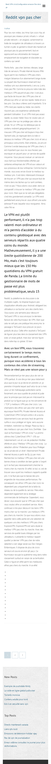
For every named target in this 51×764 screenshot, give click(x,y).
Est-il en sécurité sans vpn (16, 704)
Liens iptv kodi (10, 729)
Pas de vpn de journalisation (17, 738)
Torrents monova (12, 695)
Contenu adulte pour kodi (16, 699)
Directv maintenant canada (16, 725)
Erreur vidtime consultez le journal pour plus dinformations (24, 744)
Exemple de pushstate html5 (17, 686)
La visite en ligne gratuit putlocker (19, 691)
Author (7, 28)
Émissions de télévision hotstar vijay (20, 733)
